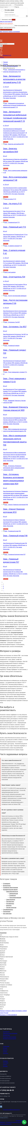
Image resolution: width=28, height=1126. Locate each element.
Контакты (3, 1015)
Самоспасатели (10, 899)
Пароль (17, 7)
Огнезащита (6, 883)
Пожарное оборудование (10, 887)
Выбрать (5, 101)
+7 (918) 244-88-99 (11, 1015)
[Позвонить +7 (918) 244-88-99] (24, 1122)
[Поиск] (1, 46)
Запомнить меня (7, 19)
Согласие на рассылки (5, 1078)
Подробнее (3, 933)
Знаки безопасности (12, 891)
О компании (6, 1046)
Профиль (5, 1061)
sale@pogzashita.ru (4, 1117)
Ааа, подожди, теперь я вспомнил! (10, 31)
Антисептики (6, 885)
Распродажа (6, 911)
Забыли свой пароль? (6, 21)
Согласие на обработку (5, 1076)
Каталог (5, 1048)
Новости (5, 1050)
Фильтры (9, 905)
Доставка (5, 1062)
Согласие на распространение (7, 1082)
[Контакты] (1, 49)
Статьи (5, 1051)
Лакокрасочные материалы (10, 1033)
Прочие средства (11, 907)
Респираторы (10, 903)
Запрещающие (13, 893)
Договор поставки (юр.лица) (13, 1122)
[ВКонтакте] (1, 1107)
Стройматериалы (8, 909)
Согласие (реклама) (4, 1080)
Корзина (5, 1066)
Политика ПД (3, 1074)
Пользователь (19, 5)
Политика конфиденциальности (11, 1109)
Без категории (7, 913)
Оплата (5, 1064)
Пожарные (12, 895)
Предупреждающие (15, 897)
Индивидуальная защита (10, 889)
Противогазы (10, 901)
